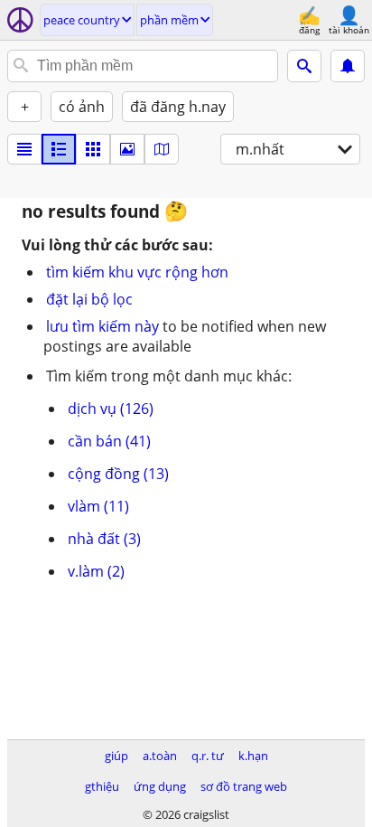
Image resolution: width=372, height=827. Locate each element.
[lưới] (93, 149)
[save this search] (347, 66)
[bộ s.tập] (127, 149)
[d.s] (24, 149)
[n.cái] (59, 149)
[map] (161, 149)
